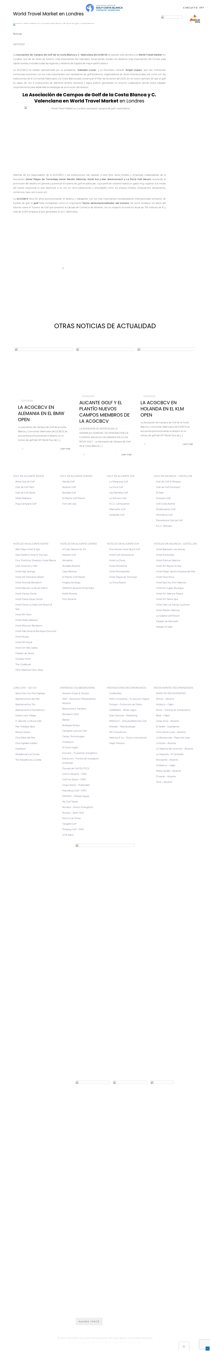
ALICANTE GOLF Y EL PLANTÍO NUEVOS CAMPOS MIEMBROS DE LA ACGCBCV (104, 411)
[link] (172, 19)
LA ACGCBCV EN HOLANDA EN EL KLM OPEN (162, 408)
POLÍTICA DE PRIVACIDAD (100, 1342)
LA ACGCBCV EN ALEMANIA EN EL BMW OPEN (41, 413)
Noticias (17, 33)
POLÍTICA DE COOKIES (130, 1342)
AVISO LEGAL (75, 1342)
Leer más (65, 448)
